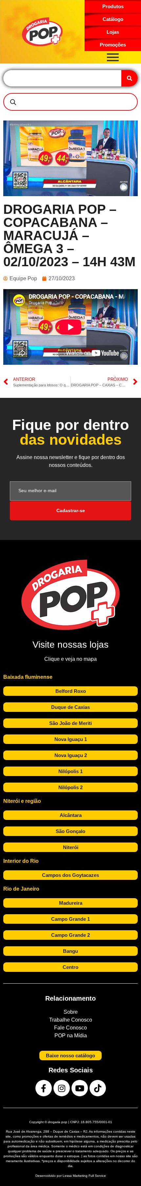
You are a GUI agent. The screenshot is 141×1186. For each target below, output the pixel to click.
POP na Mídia (70, 1035)
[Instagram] (61, 1088)
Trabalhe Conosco (70, 1020)
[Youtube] (79, 1088)
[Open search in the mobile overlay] (70, 102)
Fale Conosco (70, 1027)
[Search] (129, 78)
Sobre (71, 1012)
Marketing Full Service (89, 1175)
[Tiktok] (98, 1088)
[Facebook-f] (43, 1088)
